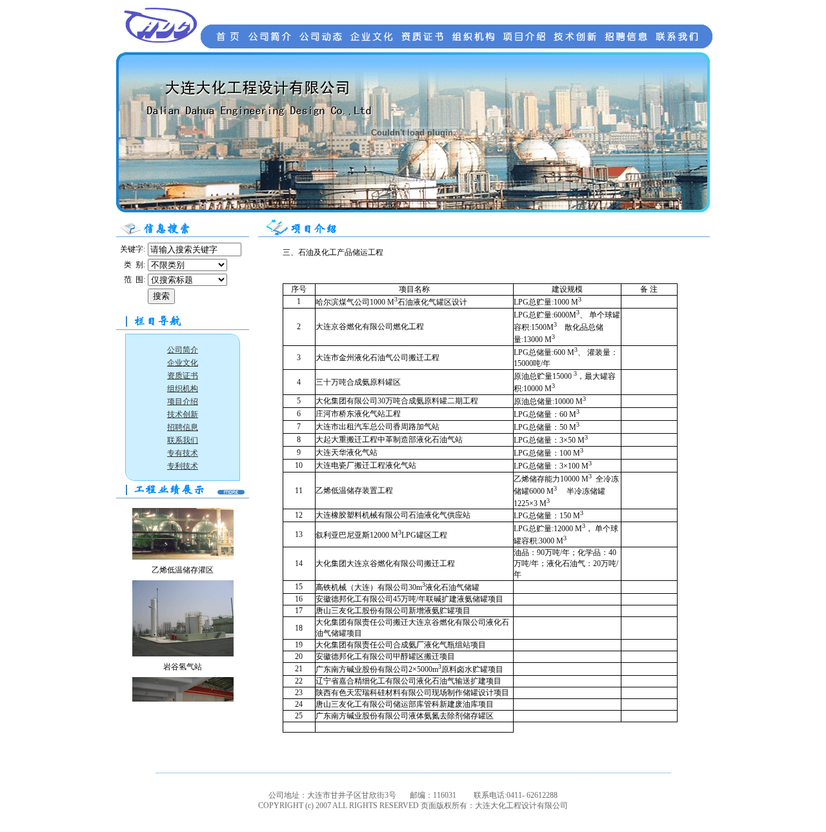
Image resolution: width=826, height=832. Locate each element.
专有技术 (182, 453)
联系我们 (182, 440)
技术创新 (182, 414)
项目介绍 (182, 401)
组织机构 (182, 388)
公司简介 (182, 349)
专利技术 (182, 466)
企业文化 (182, 362)
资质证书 (182, 375)
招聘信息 (182, 427)
